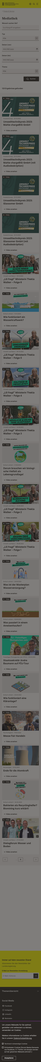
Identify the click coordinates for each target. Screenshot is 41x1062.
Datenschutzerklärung (23, 1038)
